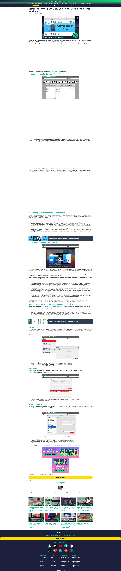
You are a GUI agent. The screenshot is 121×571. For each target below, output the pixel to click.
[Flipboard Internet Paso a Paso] (55, 550)
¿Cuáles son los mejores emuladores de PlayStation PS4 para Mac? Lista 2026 (52, 525)
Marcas (52, 557)
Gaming (56, 5)
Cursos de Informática (64, 558)
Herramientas (88, 3)
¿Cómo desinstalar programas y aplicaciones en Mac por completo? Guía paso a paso (84, 525)
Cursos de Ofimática (64, 565)
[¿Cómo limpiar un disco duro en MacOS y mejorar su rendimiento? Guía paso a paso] (36, 501)
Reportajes (78, 3)
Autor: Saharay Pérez (33, 490)
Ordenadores (65, 5)
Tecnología (36, 3)
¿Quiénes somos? (43, 557)
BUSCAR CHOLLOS (36, 5)
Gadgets (58, 3)
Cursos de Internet (64, 560)
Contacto (41, 562)
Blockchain (65, 3)
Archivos (52, 566)
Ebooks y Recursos (64, 566)
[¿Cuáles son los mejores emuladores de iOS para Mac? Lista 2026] (68, 501)
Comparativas (53, 562)
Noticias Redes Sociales (76, 561)
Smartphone (48, 5)
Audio (40, 5)
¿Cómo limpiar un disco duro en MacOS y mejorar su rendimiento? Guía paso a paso (36, 509)
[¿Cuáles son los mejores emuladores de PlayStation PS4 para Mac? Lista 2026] (52, 517)
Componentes (74, 5)
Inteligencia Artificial (49, 3)
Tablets (78, 5)
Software (62, 3)
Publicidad (42, 560)
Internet (39, 3)
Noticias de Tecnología (76, 558)
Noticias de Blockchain (76, 562)
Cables (86, 5)
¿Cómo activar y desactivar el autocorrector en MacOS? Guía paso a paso (52, 509)
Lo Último (32, 3)
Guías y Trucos (53, 558)
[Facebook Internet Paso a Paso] (49, 546)
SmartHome (60, 5)
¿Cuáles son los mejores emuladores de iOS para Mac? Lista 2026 (68, 509)
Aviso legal (42, 565)
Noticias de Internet (75, 560)
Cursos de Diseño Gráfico (65, 562)
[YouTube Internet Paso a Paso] (60, 546)
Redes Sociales (43, 3)
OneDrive (44, 407)
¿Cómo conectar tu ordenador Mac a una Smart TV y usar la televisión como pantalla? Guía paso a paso (68, 525)
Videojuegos (55, 3)
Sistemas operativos (60, 482)
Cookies (41, 566)
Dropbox (34, 407)
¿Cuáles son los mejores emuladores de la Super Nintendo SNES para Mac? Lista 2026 (35, 525)
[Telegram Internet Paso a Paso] (66, 546)
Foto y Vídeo (44, 5)
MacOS (60, 483)
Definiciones (60, 484)
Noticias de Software (75, 566)
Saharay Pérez (34, 14)
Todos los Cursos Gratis (65, 557)
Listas (52, 560)
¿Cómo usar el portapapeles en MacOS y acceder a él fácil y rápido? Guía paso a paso (84, 509)
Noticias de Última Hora (76, 557)
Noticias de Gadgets (75, 565)
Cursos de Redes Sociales (65, 561)
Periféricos (69, 5)
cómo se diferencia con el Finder (54, 71)
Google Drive (39, 407)
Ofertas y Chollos (53, 565)
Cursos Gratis (83, 3)
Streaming (74, 3)
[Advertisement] (60, 53)
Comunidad (42, 558)
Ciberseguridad (70, 3)
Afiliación (41, 561)
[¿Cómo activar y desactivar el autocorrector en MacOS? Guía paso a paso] (52, 501)
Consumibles (82, 5)
